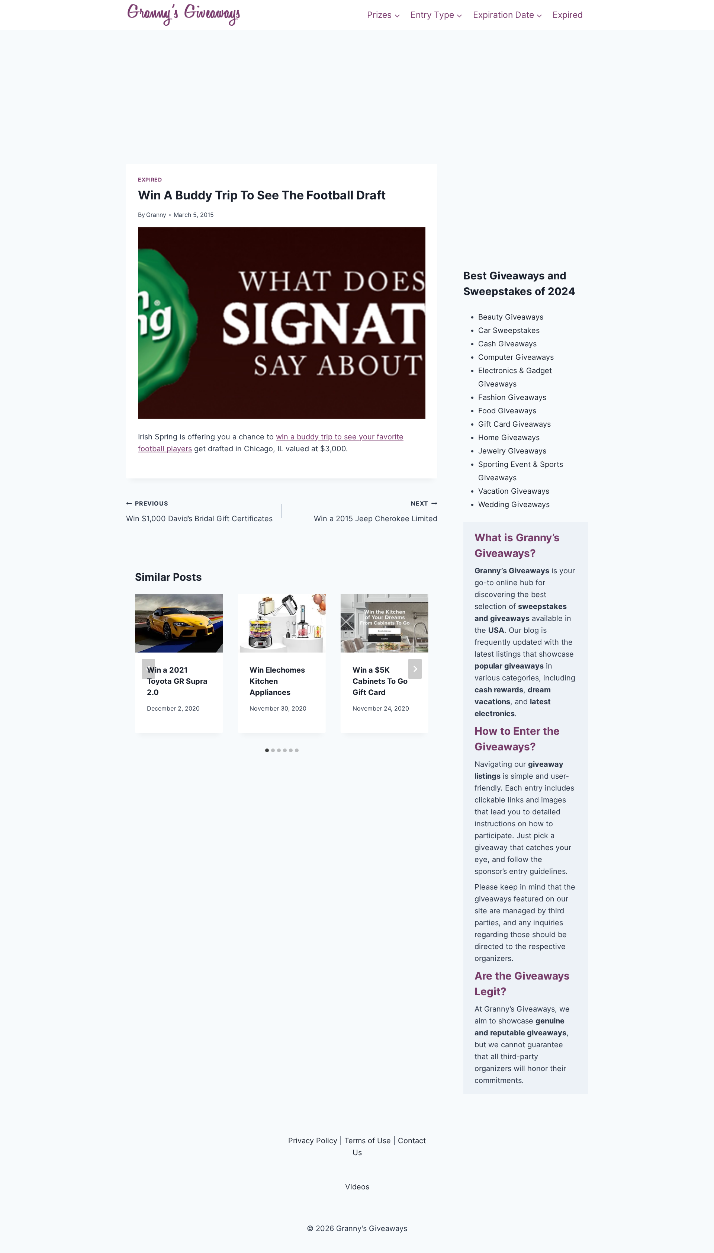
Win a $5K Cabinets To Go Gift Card (380, 681)
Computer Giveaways (516, 357)
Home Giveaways (509, 437)
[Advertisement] (357, 112)
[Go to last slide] (148, 669)
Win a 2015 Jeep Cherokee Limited (375, 511)
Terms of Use (367, 1140)
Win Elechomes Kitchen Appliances (277, 681)
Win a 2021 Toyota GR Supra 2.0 (177, 681)
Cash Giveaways (507, 343)
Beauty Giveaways (510, 317)
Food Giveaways (507, 410)
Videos (357, 1186)
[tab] (267, 750)
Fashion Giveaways (512, 397)
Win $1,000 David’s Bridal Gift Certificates (199, 511)
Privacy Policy (312, 1140)
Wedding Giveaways (514, 504)
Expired (568, 15)
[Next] (415, 669)
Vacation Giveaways (513, 491)
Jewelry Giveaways (512, 450)
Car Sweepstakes (509, 330)
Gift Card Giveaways (514, 424)
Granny (156, 214)
